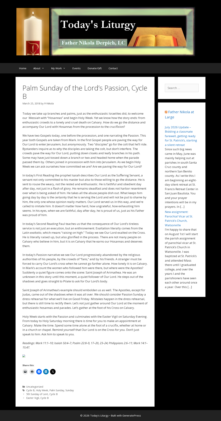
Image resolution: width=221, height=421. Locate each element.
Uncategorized (34, 386)
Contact (113, 68)
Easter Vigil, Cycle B (37, 398)
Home (22, 68)
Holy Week (42, 390)
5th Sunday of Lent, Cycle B (42, 394)
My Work (56, 68)
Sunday (69, 390)
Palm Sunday (56, 390)
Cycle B (30, 390)
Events (76, 68)
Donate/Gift (95, 68)
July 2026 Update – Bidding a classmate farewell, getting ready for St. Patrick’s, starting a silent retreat (181, 136)
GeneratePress (131, 415)
